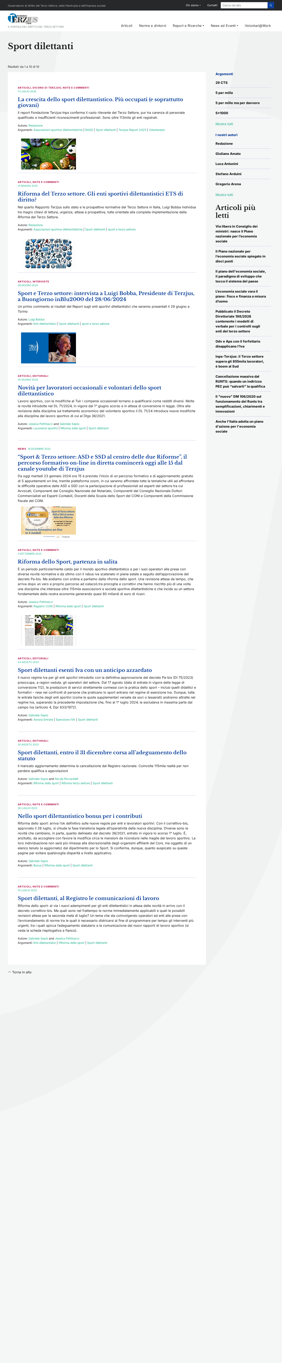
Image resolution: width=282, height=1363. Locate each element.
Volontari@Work (258, 26)
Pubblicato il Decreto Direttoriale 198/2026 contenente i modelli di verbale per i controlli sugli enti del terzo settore (238, 321)
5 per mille (224, 93)
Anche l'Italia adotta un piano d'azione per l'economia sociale (239, 426)
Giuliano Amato (228, 154)
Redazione (35, 125)
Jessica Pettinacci (40, 424)
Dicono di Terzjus (47, 87)
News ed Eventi (223, 26)
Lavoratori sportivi (45, 428)
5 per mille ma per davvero (238, 103)
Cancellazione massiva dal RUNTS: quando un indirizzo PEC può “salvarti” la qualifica (240, 381)
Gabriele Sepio (69, 424)
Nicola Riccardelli (66, 779)
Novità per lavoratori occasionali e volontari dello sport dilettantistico (89, 391)
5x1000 (222, 113)
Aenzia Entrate (43, 719)
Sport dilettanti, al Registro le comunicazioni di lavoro (88, 898)
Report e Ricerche (187, 26)
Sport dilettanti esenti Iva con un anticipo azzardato (85, 670)
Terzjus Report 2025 (132, 130)
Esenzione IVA (65, 719)
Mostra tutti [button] (224, 124)
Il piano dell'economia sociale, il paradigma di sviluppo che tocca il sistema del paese (241, 276)
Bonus (37, 865)
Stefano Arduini (229, 174)
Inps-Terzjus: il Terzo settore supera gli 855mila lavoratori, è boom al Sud (240, 361)
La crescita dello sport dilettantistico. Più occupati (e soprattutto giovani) (100, 102)
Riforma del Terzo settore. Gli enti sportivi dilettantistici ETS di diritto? (100, 197)
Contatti (212, 5)
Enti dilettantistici (44, 323)
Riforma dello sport (73, 428)
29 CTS (222, 83)
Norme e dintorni (152, 26)
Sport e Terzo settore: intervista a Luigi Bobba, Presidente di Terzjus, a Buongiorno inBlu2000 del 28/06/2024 (106, 296)
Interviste (41, 281)
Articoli (126, 26)
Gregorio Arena (228, 184)
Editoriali (40, 375)
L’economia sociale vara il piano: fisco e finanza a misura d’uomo (241, 296)
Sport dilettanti (106, 130)
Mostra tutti (224, 195)
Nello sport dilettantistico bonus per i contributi (80, 816)
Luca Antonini (227, 164)
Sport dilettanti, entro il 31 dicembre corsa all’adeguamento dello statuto (102, 756)
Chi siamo (192, 5)
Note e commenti (76, 87)
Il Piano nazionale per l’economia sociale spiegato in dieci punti (240, 256)
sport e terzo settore (122, 229)
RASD (89, 130)
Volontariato (157, 130)
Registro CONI (43, 606)
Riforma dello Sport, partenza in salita (67, 562)
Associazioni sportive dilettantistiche (58, 130)
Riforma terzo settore (76, 783)
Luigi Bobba (36, 319)
